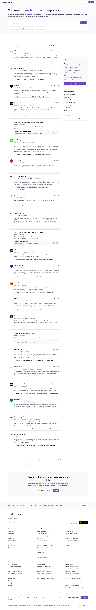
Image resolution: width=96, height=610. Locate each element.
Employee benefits (12, 540)
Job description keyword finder (73, 569)
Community (11, 533)
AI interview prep (69, 543)
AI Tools (15, 2)
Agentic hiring (11, 578)
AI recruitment (11, 576)
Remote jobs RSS (41, 552)
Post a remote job (12, 564)
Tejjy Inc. (17, 103)
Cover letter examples (42, 547)
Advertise (10, 585)
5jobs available (55, 160)
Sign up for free (75, 83)
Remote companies (20, 465)
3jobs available (55, 195)
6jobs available (55, 139)
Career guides (40, 543)
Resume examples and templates (45, 545)
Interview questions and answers (45, 550)
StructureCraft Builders (21, 384)
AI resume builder (69, 536)
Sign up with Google (45, 490)
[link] (11, 465)
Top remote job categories (43, 566)
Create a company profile (14, 580)
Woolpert (17, 85)
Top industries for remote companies (46, 578)
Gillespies (17, 250)
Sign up (91, 2)
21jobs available (55, 68)
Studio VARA (18, 298)
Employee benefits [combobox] (26, 28)
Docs (9, 536)
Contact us (11, 547)
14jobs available (55, 85)
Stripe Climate (58, 505)
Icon (15, 316)
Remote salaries (41, 564)
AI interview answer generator (72, 580)
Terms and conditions (13, 543)
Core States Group (20, 176)
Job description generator (14, 566)
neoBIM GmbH (18, 349)
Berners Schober (19, 434)
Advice (38, 2)
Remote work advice (42, 540)
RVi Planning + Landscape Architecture (26, 417)
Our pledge (83, 505)
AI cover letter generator (71, 538)
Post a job (84, 2)
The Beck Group (19, 265)
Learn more (55, 132)
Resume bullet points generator (73, 576)
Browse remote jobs (42, 533)
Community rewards (42, 557)
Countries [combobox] (39, 28)
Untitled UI (52, 605)
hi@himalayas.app (12, 518)
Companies (25, 2)
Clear (78, 22)
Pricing (10, 583)
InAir (15, 195)
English (83, 605)
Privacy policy (11, 545)
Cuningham (18, 399)
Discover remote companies (44, 536)
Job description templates (14, 569)
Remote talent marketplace (15, 573)
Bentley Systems (19, 140)
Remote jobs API (69, 564)
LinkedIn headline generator (72, 583)
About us (10, 531)
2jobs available (55, 213)
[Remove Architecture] (18, 22)
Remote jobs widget (42, 554)
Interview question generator (15, 571)
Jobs (21, 2)
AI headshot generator (71, 540)
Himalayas (11, 465)
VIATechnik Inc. (19, 213)
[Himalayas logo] (7, 2)
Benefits (23, 53)
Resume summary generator (72, 573)
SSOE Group (18, 160)
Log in (79, 2)
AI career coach (69, 545)
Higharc (16, 51)
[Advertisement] (34, 40)
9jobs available (55, 102)
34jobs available (55, 50)
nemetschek (18, 366)
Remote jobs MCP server (71, 566)
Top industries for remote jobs (44, 573)
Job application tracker (71, 533)
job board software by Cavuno (39, 605)
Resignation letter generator (72, 585)
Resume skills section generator (73, 578)
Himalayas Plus (69, 531)
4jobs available (55, 176)
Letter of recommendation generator (74, 587)
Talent (30, 2)
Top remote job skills (42, 569)
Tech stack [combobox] (13, 28)
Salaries (34, 2)
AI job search (40, 538)
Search (83, 22)
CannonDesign (19, 68)
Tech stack (30, 53)
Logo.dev (67, 605)
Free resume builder (70, 571)
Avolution (17, 283)
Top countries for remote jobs (44, 571)
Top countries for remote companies (46, 576)
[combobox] (48, 23)
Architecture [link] (30, 465)
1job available (55, 298)
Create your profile (41, 531)
